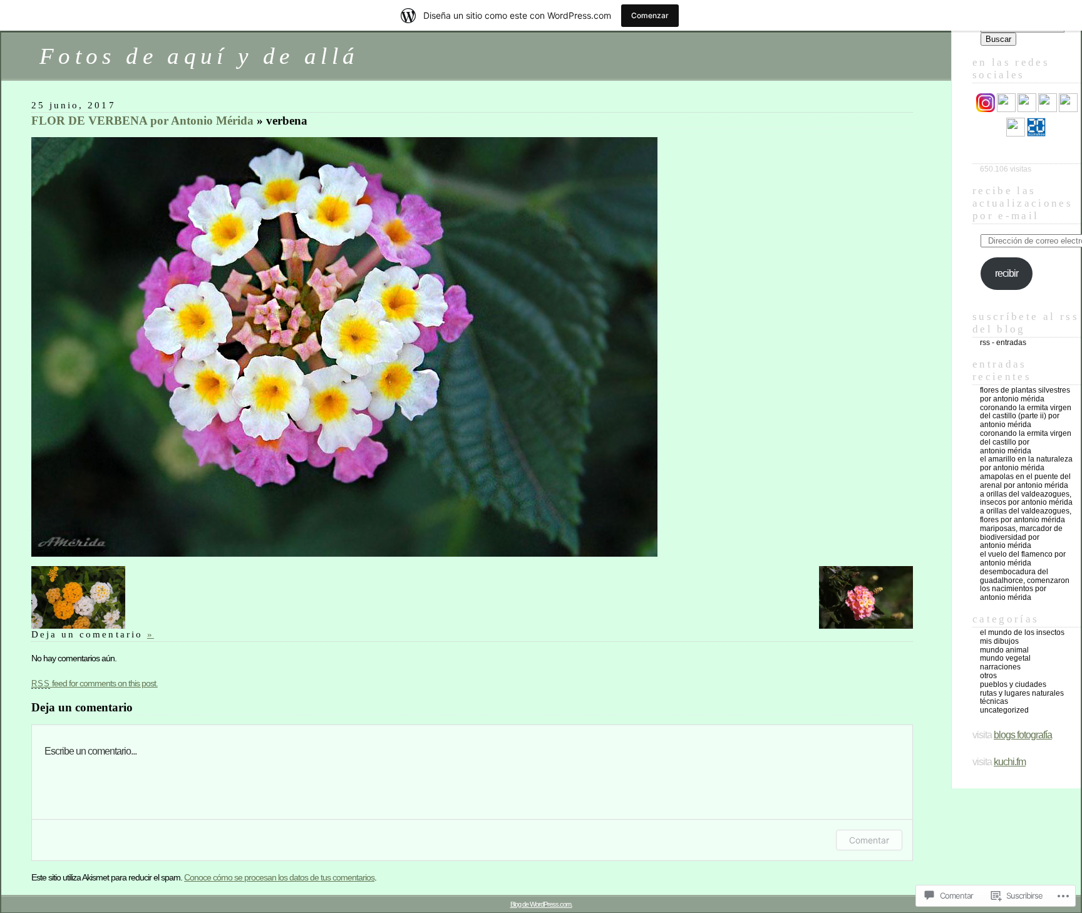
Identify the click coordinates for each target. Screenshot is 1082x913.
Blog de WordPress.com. (541, 904)
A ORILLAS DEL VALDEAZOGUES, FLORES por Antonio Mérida (1025, 515)
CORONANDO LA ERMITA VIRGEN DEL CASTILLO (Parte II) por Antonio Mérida (1025, 416)
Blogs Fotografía (1023, 735)
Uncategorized (1004, 710)
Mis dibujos (999, 641)
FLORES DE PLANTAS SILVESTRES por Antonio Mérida (1025, 394)
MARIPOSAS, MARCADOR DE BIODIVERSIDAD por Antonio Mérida (1021, 537)
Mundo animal (1004, 650)
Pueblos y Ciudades (1013, 684)
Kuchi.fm (1010, 761)
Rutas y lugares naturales (1022, 693)
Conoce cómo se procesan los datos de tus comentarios (279, 877)
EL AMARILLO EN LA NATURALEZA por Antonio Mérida (1026, 463)
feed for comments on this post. (94, 683)
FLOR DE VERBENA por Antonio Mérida (142, 120)
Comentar (869, 840)
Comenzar (650, 15)
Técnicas (994, 701)
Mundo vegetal (1005, 658)
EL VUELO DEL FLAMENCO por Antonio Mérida (1023, 558)
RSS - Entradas (1003, 342)
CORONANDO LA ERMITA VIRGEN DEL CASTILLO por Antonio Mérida (1025, 442)
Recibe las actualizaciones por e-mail (1022, 203)
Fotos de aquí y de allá (199, 56)
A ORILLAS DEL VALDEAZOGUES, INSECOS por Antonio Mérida (1026, 498)
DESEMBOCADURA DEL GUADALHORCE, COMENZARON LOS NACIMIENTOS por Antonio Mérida (1024, 584)
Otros (988, 675)
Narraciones (1000, 667)
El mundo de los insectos (1022, 632)
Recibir (1006, 273)
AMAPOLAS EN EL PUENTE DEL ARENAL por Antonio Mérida (1025, 481)
